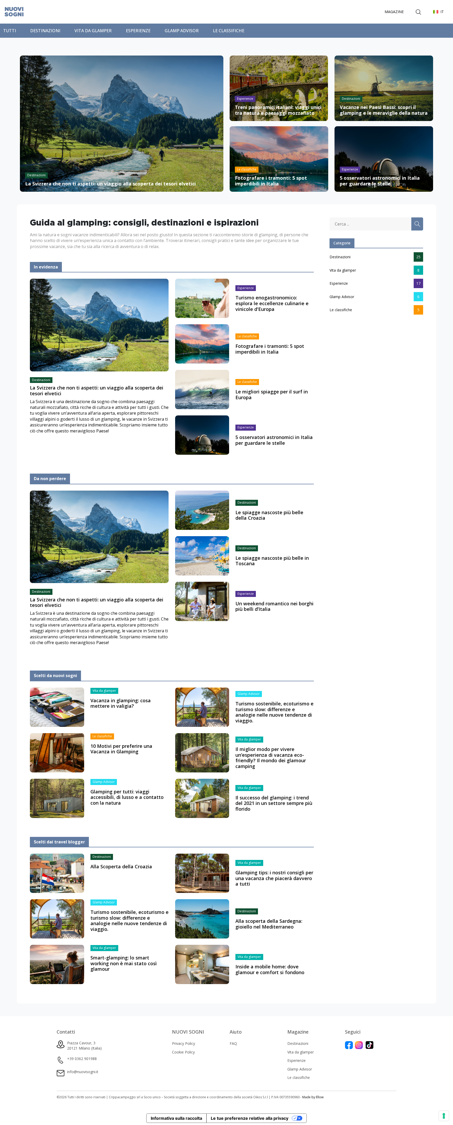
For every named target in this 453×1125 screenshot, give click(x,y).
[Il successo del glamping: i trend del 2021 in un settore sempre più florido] (202, 798)
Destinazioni (45, 31)
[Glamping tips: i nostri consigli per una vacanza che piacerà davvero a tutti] (202, 873)
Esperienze (138, 31)
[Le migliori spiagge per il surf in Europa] (202, 389)
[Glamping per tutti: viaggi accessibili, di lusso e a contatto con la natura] (57, 798)
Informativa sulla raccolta (176, 1118)
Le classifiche (228, 31)
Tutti (9, 31)
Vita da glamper (93, 31)
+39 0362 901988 (82, 1058)
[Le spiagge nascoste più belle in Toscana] (202, 555)
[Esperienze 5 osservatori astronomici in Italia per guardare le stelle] (384, 159)
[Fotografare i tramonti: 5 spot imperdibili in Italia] (202, 344)
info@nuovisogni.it (82, 1071)
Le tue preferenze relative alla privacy (249, 1118)
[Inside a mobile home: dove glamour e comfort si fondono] (202, 964)
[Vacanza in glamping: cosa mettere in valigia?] (57, 707)
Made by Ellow (312, 1097)
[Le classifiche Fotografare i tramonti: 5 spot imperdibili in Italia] (279, 159)
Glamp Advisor (182, 31)
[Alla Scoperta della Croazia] (57, 873)
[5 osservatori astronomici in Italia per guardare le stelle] (202, 435)
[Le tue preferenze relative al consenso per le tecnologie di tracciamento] (444, 1116)
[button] (438, 12)
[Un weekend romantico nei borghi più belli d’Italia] (202, 601)
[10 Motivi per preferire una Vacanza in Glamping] (57, 752)
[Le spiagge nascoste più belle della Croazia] (202, 510)
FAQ (233, 1043)
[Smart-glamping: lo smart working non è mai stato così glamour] (57, 964)
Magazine (394, 11)
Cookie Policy (183, 1052)
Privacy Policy (183, 1043)
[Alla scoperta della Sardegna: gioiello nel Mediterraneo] (202, 918)
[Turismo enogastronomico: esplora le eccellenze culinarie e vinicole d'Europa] (202, 298)
